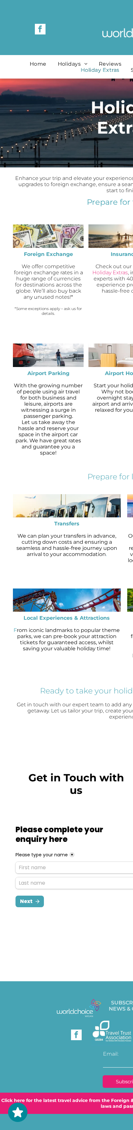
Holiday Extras (110, 272)
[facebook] (40, 30)
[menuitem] (39, 64)
